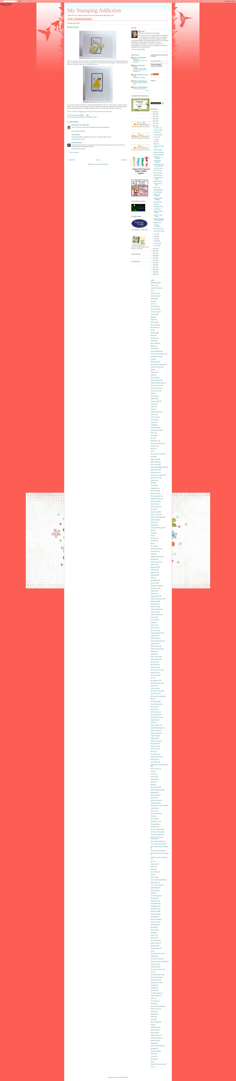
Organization (154, 720)
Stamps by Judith (155, 919)
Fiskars (153, 509)
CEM (152, 369)
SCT (152, 861)
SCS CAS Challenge (156, 829)
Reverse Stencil (158, 181)
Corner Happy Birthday (157, 161)
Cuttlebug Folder (155, 430)
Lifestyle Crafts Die (156, 649)
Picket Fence (154, 749)
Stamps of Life (155, 922)
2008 (154, 274)
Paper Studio (154, 735)
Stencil (152, 927)
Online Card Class (155, 717)
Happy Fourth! (157, 222)
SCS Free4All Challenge (157, 841)
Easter (152, 483)
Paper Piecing (154, 730)
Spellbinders (154, 887)
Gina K (152, 546)
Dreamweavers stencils (157, 475)
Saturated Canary (155, 813)
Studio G (153, 937)
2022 (154, 121)
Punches (153, 776)
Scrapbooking (154, 824)
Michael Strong (155, 675)
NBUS (152, 699)
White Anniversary (158, 228)
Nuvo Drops (154, 709)
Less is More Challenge (157, 641)
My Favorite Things (156, 691)
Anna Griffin (154, 306)
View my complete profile (138, 49)
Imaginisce (154, 593)
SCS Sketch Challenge (157, 850)
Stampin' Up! (154, 914)
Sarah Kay (153, 811)
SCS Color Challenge (156, 832)
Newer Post (72, 160)
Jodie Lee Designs (156, 609)
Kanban (153, 622)
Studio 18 (153, 935)
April (155, 238)
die (151, 451)
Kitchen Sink (154, 627)
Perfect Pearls (154, 746)
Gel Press (153, 538)
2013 (154, 262)
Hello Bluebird (154, 580)
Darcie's (153, 433)
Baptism (153, 319)
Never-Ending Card (156, 704)
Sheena (153, 866)
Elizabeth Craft (155, 493)
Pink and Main (154, 754)
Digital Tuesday (155, 462)
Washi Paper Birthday (157, 157)
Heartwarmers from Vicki (78, 125)
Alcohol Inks (154, 293)
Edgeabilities (154, 488)
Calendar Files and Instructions (83, 19)
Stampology (154, 916)
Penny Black (154, 743)
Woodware (153, 1048)
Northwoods (154, 706)
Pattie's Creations (155, 741)
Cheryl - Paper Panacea (140, 81)
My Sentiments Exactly (157, 696)
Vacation (153, 1011)
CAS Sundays (154, 361)
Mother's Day (154, 688)
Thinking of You (155, 982)
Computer (153, 398)
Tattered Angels (155, 948)
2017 (154, 253)
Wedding (153, 1043)
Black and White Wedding (158, 199)
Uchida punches (155, 1009)
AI (151, 290)
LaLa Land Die (154, 630)
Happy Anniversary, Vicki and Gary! (159, 219)
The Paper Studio (155, 977)
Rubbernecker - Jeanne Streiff (159, 805)
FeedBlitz (159, 66)
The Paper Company (156, 974)
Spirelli (152, 893)
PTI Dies (153, 774)
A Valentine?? (157, 209)
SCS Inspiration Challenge (158, 844)
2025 (154, 114)
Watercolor (153, 1032)
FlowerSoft (153, 525)
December (157, 127)
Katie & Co (154, 625)
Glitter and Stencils (156, 556)
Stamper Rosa (154, 909)
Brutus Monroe (155, 343)
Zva (152, 1066)
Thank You (153, 964)
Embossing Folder (155, 496)
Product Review (155, 768)
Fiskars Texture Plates (157, 517)
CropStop (153, 422)
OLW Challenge (155, 712)
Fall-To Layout (154, 501)
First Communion (155, 506)
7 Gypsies (153, 285)
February (156, 243)
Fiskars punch (154, 512)
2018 (154, 251)
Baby (152, 317)
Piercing (153, 751)
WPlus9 (153, 1053)
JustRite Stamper (155, 614)
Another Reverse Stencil (158, 178)
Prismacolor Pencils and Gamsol (159, 764)
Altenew (153, 298)
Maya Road (154, 664)
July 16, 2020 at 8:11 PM (78, 139)
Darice (152, 435)
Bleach (152, 335)
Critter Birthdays (158, 150)
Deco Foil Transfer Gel (157, 443)
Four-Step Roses (158, 168)
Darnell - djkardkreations (140, 87)
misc (152, 677)
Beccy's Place (154, 325)
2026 (154, 111)
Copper (153, 409)
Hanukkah (153, 570)
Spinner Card (154, 890)
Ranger (153, 784)
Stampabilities (154, 903)
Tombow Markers (155, 995)
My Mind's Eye (155, 693)
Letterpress (154, 643)
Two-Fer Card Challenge (157, 1006)
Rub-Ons (153, 797)
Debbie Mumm (154, 440)
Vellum (152, 1016)
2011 (154, 267)
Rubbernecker (154, 803)
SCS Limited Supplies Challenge (159, 846)
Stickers (153, 930)
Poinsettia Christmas (157, 225)
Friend (152, 533)
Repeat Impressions (156, 790)
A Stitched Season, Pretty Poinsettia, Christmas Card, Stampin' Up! (140, 70)
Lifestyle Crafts (155, 646)
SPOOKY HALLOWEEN (139, 77)
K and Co (153, 617)
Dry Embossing (155, 477)
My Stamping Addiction (94, 10)
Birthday (153, 333)
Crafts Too (153, 414)
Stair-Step (153, 898)
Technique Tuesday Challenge (159, 961)
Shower (153, 869)
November (157, 130)
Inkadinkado (154, 601)
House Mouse (154, 588)
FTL (152, 535)
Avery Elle (153, 314)
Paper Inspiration (155, 725)
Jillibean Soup (154, 606)
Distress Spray (155, 464)
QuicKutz (153, 779)
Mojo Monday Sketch (156, 683)
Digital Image (154, 459)
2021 (154, 123)
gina (152, 543)
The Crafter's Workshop (157, 969)
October (156, 132)
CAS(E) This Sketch (156, 367)
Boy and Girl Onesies (157, 195)
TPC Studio (154, 1001)
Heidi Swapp (154, 575)
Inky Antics (154, 604)
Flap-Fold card (154, 520)
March (156, 241)
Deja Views (154, 446)
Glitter (152, 554)
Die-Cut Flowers (158, 170)
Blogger (126, 1077)
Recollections (82, 117)
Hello (152, 577)
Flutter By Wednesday (157, 527)
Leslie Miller (74, 142)
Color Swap (154, 396)
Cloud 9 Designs (155, 390)
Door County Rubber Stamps (158, 467)
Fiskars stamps (155, 514)
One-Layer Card (155, 714)
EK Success (154, 491)
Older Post (124, 160)
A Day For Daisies (155, 288)
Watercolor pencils (156, 1038)
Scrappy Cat (154, 826)
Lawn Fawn (154, 635)
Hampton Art (154, 567)
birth (152, 330)
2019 (154, 248)
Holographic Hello (158, 206)
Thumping (153, 985)
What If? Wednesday (156, 1045)
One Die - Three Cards (158, 215)
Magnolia (153, 654)
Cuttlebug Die (154, 427)
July (155, 139)
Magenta (153, 651)
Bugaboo (153, 346)
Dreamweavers (155, 472)
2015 (154, 258)
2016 (154, 255)
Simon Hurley (154, 872)
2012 (154, 265)
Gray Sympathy (158, 202)
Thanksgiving (154, 966)
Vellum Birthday (158, 192)
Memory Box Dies (155, 670)
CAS (152, 359)
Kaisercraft (154, 620)
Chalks (152, 375)
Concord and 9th (155, 401)
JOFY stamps (154, 612)
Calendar (153, 348)
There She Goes (155, 980)
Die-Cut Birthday (158, 173)
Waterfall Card (154, 1040)
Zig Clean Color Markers (157, 1064)
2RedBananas (154, 282)
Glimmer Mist (154, 551)
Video (152, 1024)
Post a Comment (74, 152)
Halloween (153, 564)
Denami (153, 448)
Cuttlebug (153, 425)
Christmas (153, 377)
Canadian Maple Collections (158, 354)
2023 (154, 118)
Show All (147, 90)
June (155, 234)
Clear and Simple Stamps (157, 383)
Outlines (153, 722)
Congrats (153, 404)
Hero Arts (153, 583)
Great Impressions (156, 562)
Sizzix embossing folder (157, 880)
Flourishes (153, 522)
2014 (154, 260)
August (156, 137)
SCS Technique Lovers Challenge (160, 853)
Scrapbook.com (155, 821)
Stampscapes (154, 924)
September (157, 134)
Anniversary (74, 117)
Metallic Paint (154, 672)
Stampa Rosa (154, 901)
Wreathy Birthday (158, 189)
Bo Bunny (153, 338)
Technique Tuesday (91, 117)
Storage (153, 932)
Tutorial (153, 1003)
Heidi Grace (154, 572)
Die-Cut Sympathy (158, 154)
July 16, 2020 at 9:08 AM (78, 131)
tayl (152, 951)
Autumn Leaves (155, 311)
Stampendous (154, 906)
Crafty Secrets (154, 417)
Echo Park (153, 485)
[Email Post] (87, 115)
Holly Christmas (158, 175)
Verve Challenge (155, 1022)
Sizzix (152, 874)
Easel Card (154, 480)
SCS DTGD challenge (156, 834)
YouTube (153, 1056)
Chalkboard (154, 372)
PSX (152, 771)
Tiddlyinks (153, 988)
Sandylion (153, 808)
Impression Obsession (157, 599)
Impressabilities (155, 596)
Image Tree (154, 591)
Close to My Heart (155, 388)
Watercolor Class (155, 1035)
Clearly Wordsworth (156, 385)
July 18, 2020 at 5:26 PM (78, 149)
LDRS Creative (155, 638)
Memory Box (154, 667)
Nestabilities (154, 701)
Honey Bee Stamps (156, 585)
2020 (154, 125)
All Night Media (155, 296)
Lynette (142, 31)
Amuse (153, 301)
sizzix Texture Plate (156, 885)
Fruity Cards (157, 187)
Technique (153, 956)
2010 (154, 269)
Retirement (154, 792)
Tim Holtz (153, 990)
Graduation (154, 559)
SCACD (153, 816)
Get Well (153, 541)
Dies (152, 456)
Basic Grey (154, 322)
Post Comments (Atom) (101, 164)
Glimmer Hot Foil (155, 548)
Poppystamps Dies (156, 756)
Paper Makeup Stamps (157, 728)
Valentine (153, 1014)
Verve (152, 1019)
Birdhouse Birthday (159, 152)
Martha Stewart (155, 656)
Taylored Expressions (156, 953)
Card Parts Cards (155, 356)
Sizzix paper (154, 882)
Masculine (153, 662)
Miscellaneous (154, 680)
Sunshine (156, 141)
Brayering (153, 340)
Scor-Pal (153, 818)
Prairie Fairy (154, 759)
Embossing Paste (155, 498)
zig (151, 1061)
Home (70, 19)
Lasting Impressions (156, 633)
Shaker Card (154, 864)
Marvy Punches (155, 659)
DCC (152, 438)
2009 (154, 272)
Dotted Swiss (154, 469)
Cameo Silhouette (155, 351)
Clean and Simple (155, 380)
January (156, 245)
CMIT (152, 393)
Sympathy (156, 204)
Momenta (153, 685)
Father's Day (154, 504)
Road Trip (156, 143)
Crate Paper (154, 419)
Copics (152, 406)
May (155, 236)
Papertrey (153, 738)
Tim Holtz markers (156, 993)
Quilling (153, 782)
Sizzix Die (153, 877)
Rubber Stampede (155, 800)
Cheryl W (74, 134)
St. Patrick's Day (155, 895)
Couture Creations (155, 411)
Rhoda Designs (155, 795)
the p (152, 972)
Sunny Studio (154, 940)
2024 (154, 116)
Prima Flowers (154, 762)
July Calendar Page (159, 231)
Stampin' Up (154, 911)
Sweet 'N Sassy (155, 943)
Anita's (152, 304)
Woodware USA (155, 1051)
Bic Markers (154, 327)
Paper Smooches (155, 733)
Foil (152, 530)
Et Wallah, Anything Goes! (139, 88)
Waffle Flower (154, 1027)
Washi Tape (154, 1030)
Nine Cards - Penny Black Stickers (159, 165)
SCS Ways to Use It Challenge (159, 857)
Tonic (152, 998)
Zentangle (153, 1059)
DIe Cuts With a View (156, 454)
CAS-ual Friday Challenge (157, 364)
